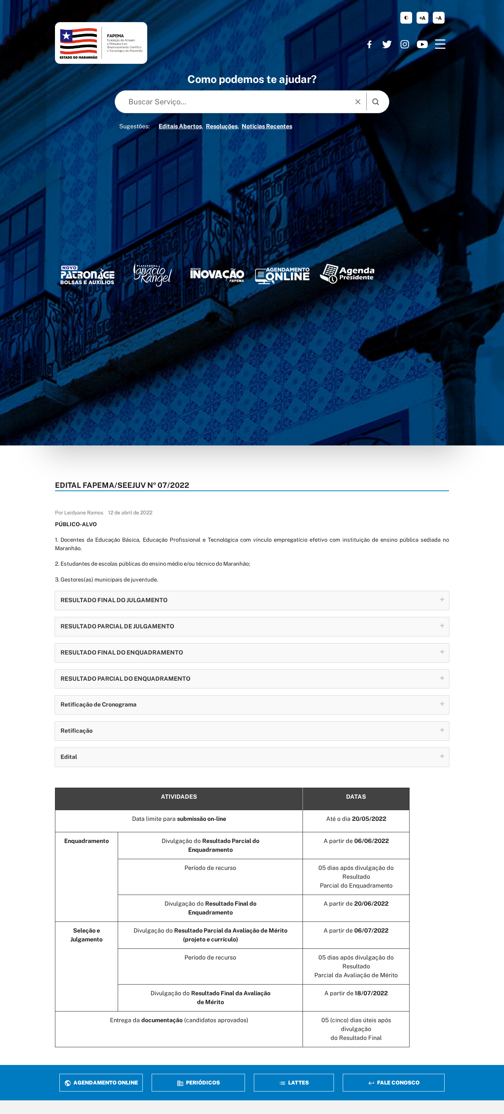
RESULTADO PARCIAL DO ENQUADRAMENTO (125, 678)
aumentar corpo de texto (422, 18)
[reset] (358, 102)
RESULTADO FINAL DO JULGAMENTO (114, 600)
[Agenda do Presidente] (347, 273)
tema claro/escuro (406, 18)
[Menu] (440, 44)
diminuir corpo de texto (439, 18)
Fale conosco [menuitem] (398, 1082)
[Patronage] (87, 276)
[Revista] (217, 275)
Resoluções (222, 126)
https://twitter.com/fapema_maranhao (387, 44)
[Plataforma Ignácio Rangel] (152, 274)
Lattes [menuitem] (298, 1082)
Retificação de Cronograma (99, 704)
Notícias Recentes (267, 126)
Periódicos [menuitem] (202, 1082)
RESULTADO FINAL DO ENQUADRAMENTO (122, 652)
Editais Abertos (180, 126)
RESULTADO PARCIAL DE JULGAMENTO (117, 626)
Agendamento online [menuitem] (105, 1082)
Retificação (77, 730)
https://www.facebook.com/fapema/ (369, 44)
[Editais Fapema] (282, 274)
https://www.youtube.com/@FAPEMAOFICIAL (422, 44)
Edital (69, 756)
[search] (375, 102)
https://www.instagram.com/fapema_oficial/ (405, 44)
